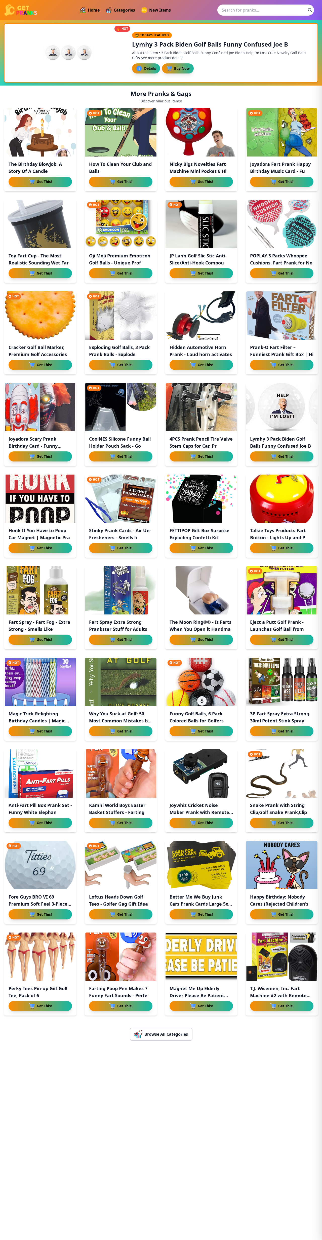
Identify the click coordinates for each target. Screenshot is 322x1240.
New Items (160, 10)
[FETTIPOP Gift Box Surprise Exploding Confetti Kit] (201, 499)
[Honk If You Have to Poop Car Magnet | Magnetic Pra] (40, 499)
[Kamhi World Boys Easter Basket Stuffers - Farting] (120, 773)
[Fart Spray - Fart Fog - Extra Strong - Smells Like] (40, 590)
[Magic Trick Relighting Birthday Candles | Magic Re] (40, 682)
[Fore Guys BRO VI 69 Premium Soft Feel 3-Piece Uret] (40, 865)
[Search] (310, 10)
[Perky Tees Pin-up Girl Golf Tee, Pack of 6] (40, 957)
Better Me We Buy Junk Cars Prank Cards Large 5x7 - (200, 904)
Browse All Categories (166, 1034)
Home (94, 10)
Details (150, 68)
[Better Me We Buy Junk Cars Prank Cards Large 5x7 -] (201, 865)
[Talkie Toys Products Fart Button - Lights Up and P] (281, 499)
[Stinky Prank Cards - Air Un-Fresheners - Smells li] (120, 499)
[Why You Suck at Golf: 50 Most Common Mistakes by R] (120, 682)
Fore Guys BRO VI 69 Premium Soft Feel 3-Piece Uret (38, 904)
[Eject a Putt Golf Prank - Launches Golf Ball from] (281, 590)
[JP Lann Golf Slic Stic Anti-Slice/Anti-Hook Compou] (201, 224)
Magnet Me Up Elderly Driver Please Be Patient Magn (197, 995)
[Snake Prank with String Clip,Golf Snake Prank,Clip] (281, 773)
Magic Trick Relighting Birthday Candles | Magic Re (37, 721)
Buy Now (182, 68)
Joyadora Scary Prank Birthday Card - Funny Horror (33, 446)
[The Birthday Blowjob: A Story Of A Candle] (40, 132)
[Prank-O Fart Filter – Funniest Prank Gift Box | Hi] (281, 315)
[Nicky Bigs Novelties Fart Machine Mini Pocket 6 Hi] (201, 132)
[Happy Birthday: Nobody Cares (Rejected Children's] (281, 865)
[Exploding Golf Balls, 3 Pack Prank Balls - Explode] (120, 315)
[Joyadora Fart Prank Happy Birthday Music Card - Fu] (281, 132)
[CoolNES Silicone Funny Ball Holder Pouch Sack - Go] (120, 407)
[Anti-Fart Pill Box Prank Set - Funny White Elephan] (40, 773)
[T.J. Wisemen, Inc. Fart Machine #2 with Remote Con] (281, 957)
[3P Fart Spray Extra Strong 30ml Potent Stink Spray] (281, 682)
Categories (124, 10)
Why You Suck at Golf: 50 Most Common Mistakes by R (119, 721)
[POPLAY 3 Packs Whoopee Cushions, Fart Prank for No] (281, 224)
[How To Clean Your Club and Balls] (120, 132)
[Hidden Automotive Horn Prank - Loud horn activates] (201, 315)
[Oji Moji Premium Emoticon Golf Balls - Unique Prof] (120, 224)
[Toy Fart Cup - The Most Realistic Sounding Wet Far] (40, 224)
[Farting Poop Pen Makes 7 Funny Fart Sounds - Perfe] (120, 957)
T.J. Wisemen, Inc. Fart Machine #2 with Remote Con (278, 995)
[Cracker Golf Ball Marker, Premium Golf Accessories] (40, 315)
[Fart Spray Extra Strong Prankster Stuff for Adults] (120, 590)
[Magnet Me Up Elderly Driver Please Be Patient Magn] (201, 957)
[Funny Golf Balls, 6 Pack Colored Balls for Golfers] (201, 682)
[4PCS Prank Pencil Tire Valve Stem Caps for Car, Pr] (201, 407)
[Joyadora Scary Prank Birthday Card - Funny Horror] (40, 407)
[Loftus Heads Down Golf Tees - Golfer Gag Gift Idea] (120, 865)
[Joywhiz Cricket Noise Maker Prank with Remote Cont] (201, 773)
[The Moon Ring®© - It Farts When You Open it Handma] (201, 590)
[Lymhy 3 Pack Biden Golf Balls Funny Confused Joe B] (281, 407)
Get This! (44, 181)
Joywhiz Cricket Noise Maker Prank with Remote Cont (199, 812)
